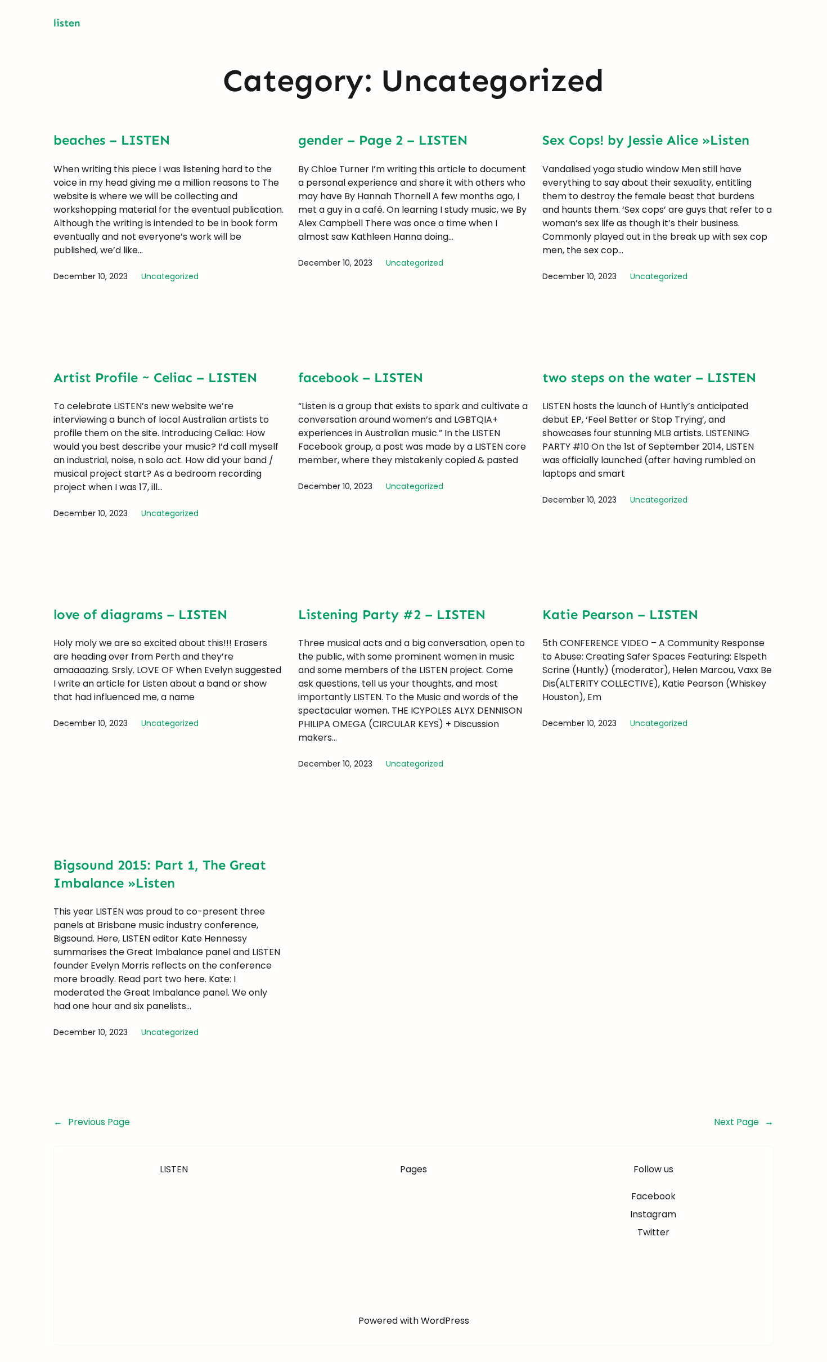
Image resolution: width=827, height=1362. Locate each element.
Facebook (653, 1196)
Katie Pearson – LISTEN (620, 614)
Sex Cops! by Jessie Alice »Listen (645, 140)
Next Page (744, 1121)
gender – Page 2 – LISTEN (383, 140)
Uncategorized (170, 276)
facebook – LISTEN (360, 377)
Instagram (653, 1214)
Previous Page (91, 1121)
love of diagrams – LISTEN (140, 614)
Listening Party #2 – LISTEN (392, 614)
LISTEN (66, 23)
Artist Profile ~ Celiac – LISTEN (155, 377)
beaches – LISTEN (111, 140)
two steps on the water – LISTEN (649, 377)
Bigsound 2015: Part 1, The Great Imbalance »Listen (159, 873)
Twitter (653, 1232)
